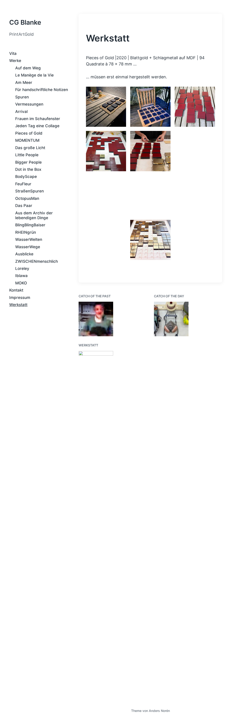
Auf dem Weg (28, 68)
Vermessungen (29, 104)
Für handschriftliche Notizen (41, 89)
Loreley (22, 268)
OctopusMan (27, 198)
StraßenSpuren (29, 191)
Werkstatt (18, 304)
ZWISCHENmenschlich (36, 261)
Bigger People (28, 162)
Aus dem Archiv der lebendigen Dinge (34, 215)
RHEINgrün (25, 232)
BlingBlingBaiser (30, 225)
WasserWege (27, 247)
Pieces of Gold (28, 133)
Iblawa (21, 275)
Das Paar (23, 205)
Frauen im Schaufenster (37, 118)
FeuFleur (23, 184)
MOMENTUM (27, 140)
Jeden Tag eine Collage (37, 126)
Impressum (19, 297)
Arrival (21, 111)
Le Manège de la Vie (34, 75)
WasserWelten (28, 239)
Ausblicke (24, 254)
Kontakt (16, 290)
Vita (13, 53)
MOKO (21, 283)
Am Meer (23, 82)
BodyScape (26, 176)
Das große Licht (30, 147)
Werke (15, 60)
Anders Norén (159, 711)
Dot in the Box (28, 169)
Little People (26, 155)
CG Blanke (25, 22)
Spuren (22, 97)
